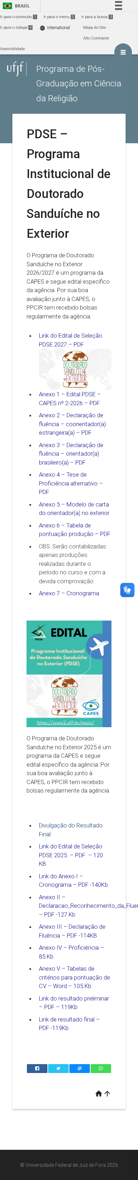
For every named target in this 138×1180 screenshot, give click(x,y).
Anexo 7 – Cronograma (69, 593)
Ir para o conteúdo (18, 17)
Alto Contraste (96, 38)
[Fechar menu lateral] (123, 52)
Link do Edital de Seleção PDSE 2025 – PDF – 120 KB (71, 855)
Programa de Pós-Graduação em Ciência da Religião (78, 83)
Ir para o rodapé (15, 27)
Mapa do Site (94, 27)
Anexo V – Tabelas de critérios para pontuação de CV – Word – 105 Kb (74, 977)
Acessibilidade (12, 49)
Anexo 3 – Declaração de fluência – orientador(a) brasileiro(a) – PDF (71, 453)
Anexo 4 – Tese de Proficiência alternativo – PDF (71, 483)
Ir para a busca (96, 17)
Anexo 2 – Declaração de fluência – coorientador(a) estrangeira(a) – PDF (72, 424)
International (55, 28)
